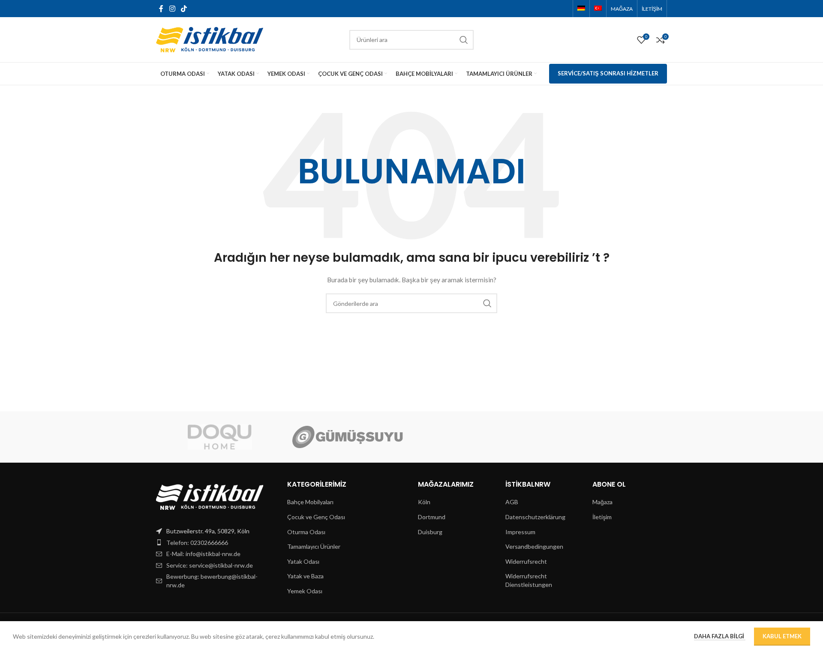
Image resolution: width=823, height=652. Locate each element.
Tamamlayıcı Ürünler (313, 546)
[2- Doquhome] (220, 437)
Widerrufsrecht (526, 561)
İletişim (602, 516)
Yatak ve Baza (305, 576)
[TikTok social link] (183, 8)
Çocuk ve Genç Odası (316, 516)
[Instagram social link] (172, 8)
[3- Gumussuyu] (348, 437)
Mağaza (602, 501)
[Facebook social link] (161, 8)
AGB (511, 501)
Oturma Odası (306, 531)
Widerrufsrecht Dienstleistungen (528, 580)
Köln (424, 501)
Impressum (520, 531)
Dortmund (431, 516)
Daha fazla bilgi (719, 636)
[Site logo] (209, 38)
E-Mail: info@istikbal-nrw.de (203, 553)
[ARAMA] (464, 40)
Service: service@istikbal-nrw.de (209, 565)
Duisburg (430, 531)
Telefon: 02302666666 (197, 542)
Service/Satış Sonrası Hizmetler (608, 73)
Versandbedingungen (534, 546)
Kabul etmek (782, 636)
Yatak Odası (303, 561)
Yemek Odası (304, 591)
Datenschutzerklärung (535, 516)
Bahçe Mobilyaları (310, 501)
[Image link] (209, 496)
